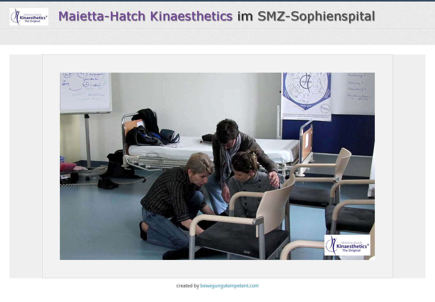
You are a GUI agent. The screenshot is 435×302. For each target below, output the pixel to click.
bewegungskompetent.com (229, 286)
